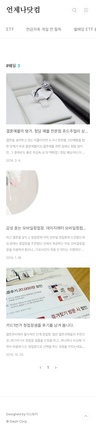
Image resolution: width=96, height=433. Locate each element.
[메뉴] (86, 10)
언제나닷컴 (23, 10)
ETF (10, 29)
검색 (74, 10)
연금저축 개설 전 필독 (43, 29)
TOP (86, 416)
